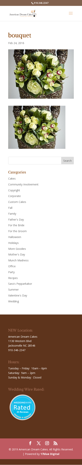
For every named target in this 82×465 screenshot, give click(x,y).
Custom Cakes (17, 202)
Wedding (13, 301)
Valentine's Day (17, 295)
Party (11, 272)
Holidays (13, 243)
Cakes (12, 178)
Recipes (13, 278)
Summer (13, 289)
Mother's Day (16, 254)
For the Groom (17, 231)
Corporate (14, 196)
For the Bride (16, 225)
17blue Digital (49, 454)
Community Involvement (23, 184)
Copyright (14, 190)
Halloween (14, 237)
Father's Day (16, 219)
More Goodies (17, 249)
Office (12, 266)
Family (12, 213)
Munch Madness (18, 260)
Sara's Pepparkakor (20, 283)
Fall (10, 208)
